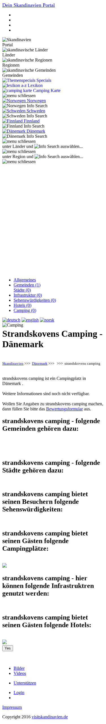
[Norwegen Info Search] (24, 105)
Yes (8, 648)
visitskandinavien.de (50, 716)
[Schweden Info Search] (24, 116)
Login (19, 692)
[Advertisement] (53, 220)
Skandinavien (12, 363)
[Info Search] (46, 146)
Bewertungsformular (64, 408)
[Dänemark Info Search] (24, 136)
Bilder (19, 668)
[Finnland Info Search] (23, 126)
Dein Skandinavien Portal (28, 5)
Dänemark (39, 363)
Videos (20, 673)
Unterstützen (25, 683)
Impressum (12, 707)
